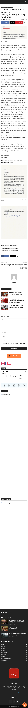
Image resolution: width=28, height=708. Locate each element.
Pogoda (4, 368)
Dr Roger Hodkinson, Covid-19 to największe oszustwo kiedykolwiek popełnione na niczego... (17, 621)
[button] (2, 2)
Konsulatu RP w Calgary (13, 250)
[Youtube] (17, 701)
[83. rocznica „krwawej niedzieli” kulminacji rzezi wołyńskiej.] (4, 307)
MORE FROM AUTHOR (17, 289)
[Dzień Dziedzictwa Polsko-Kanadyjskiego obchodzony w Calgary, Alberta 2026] (4, 300)
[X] (14, 701)
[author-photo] (14, 280)
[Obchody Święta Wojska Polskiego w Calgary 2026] (4, 294)
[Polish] (10, 363)
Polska (11, 7)
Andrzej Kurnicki (5, 250)
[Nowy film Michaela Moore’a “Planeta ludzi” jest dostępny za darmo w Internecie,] (4, 635)
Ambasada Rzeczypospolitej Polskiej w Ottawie (10, 248)
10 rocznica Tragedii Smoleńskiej (11, 245)
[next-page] (4, 312)
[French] (6, 363)
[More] (24, 22)
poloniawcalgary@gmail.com (16, 692)
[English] (3, 363)
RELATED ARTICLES (6, 289)
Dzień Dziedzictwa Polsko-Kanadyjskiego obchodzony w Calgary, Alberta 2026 (16, 300)
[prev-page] (2, 312)
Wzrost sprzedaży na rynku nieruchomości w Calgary (7, 265)
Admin (4, 19)
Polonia (12, 5)
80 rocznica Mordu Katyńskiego (7, 246)
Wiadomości (7, 5)
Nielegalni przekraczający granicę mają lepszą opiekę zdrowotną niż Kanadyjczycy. (21, 266)
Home (2, 5)
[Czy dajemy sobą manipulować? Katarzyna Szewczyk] (4, 628)
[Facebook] (10, 701)
